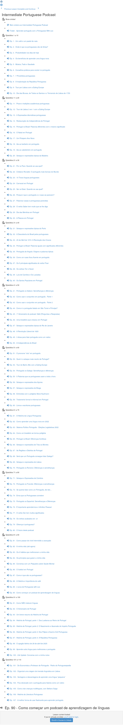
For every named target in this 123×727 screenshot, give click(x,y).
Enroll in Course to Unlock (61, 720)
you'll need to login (71, 717)
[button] (1, 2)
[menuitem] (1, 5)
